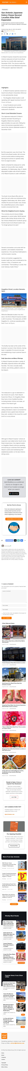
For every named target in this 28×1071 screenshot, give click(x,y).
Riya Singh (4, 878)
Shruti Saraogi (11, 30)
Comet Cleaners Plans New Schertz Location (13, 662)
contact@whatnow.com (17, 1043)
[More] (15, 34)
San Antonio (21, 939)
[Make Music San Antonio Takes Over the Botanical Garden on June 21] (22, 897)
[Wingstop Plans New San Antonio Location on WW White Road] (14, 740)
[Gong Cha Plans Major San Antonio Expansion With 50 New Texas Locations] (14, 697)
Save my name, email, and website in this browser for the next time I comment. (14, 614)
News (23, 1014)
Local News (22, 869)
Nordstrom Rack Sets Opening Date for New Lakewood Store (9, 984)
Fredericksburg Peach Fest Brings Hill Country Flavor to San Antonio (9, 885)
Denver (22, 990)
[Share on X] (7, 34)
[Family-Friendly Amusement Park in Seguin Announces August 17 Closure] (22, 876)
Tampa (22, 1026)
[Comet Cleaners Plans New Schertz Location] (14, 654)
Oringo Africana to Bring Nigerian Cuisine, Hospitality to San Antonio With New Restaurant (13, 772)
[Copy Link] (10, 34)
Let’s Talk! (14, 797)
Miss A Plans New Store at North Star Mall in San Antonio (8, 923)
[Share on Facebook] (4, 34)
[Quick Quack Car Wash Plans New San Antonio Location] (14, 675)
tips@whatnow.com (9, 814)
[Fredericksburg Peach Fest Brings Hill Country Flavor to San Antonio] (22, 886)
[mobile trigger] (27, 2)
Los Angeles (21, 1000)
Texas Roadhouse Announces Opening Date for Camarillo (8, 995)
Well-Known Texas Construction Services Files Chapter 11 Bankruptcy (9, 864)
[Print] (12, 34)
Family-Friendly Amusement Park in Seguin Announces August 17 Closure (9, 875)
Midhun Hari (4, 889)
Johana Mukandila (12, 644)
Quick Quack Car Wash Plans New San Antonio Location (9, 934)
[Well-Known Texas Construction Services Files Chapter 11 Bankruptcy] (22, 865)
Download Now (14, 845)
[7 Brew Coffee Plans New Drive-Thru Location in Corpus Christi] (14, 718)
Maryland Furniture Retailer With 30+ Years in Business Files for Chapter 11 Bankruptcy (8, 1007)
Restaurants (4, 9)
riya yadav (4, 868)
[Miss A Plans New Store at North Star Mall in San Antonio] (14, 632)
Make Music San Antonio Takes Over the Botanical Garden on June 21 (8, 896)
